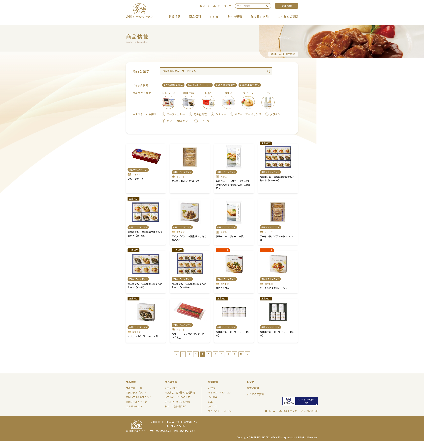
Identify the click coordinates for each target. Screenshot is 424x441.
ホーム (271, 411)
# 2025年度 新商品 (225, 85)
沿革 (210, 401)
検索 (267, 6)
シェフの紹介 (172, 387)
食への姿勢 (234, 16)
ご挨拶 (211, 387)
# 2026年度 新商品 (249, 85)
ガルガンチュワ (134, 406)
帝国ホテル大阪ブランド (138, 397)
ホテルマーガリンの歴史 (177, 397)
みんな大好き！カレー (199, 85)
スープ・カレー (176, 114)
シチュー (220, 114)
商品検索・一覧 (134, 387)
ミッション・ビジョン (219, 392)
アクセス (212, 406)
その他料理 (200, 114)
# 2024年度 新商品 (173, 85)
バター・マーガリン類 (248, 114)
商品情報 (195, 16)
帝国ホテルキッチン (136, 401)
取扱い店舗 (253, 388)
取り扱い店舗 (260, 16)
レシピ (214, 16)
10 (241, 354)
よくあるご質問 (287, 16)
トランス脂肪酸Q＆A (175, 406)
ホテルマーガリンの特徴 (177, 401)
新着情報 (175, 16)
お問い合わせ (311, 411)
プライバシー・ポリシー (221, 411)
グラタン (275, 114)
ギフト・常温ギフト (178, 121)
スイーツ (204, 121)
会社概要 (212, 397)
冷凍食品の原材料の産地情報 (180, 392)
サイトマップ (290, 411)
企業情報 (286, 6)
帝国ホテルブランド (136, 392)
